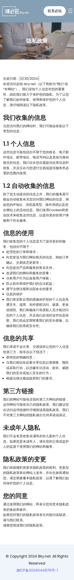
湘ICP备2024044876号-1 (37, 570)
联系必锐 (55, 10)
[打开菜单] (70, 10)
